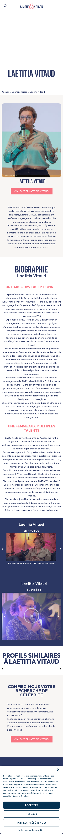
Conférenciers (19, 91)
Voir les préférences (31, 822)
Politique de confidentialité (30, 830)
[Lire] (31, 616)
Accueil (5, 91)
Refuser (31, 813)
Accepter (31, 805)
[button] (58, 769)
